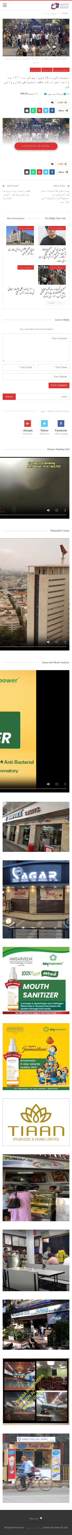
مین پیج (34, 1518)
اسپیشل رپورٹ (61, 70)
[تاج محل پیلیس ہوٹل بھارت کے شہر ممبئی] (20, 235)
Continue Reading (36, 146)
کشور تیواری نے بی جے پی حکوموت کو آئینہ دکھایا (17, 194)
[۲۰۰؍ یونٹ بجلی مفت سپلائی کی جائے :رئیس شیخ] (20, 275)
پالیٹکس (47, 70)
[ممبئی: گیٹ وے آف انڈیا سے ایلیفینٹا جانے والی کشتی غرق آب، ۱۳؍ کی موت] (52, 275)
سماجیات (35, 70)
